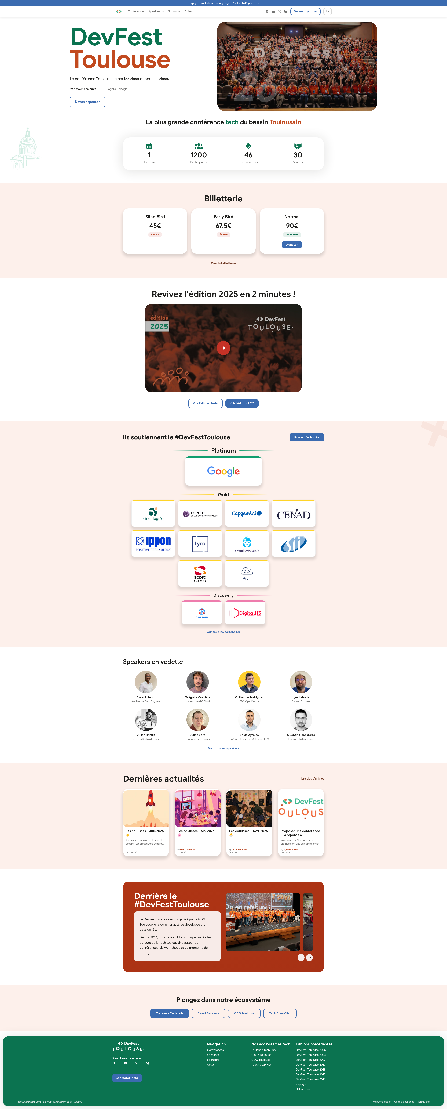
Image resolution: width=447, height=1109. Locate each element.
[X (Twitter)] (279, 11)
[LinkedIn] (267, 11)
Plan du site (423, 1101)
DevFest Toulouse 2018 (310, 1069)
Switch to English (243, 3)
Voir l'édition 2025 (242, 403)
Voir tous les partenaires (223, 632)
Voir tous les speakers (223, 748)
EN (327, 11)
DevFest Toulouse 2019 (310, 1065)
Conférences (136, 11)
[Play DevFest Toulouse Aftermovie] (223, 348)
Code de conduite (404, 1101)
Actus (188, 11)
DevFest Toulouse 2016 (310, 1079)
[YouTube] (273, 11)
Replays (301, 1084)
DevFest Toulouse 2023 (311, 1060)
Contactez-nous (127, 1078)
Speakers (155, 11)
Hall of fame (303, 1089)
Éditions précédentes (314, 1044)
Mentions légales (382, 1101)
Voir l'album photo (205, 403)
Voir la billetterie (223, 263)
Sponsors (174, 11)
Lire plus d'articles (312, 778)
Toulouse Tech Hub (169, 1013)
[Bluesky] (286, 11)
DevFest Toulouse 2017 (310, 1074)
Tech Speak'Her (280, 1013)
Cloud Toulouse (208, 1013)
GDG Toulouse (244, 1013)
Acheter (292, 245)
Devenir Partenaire (307, 437)
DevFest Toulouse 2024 (311, 1055)
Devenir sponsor (305, 11)
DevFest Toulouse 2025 (311, 1050)
